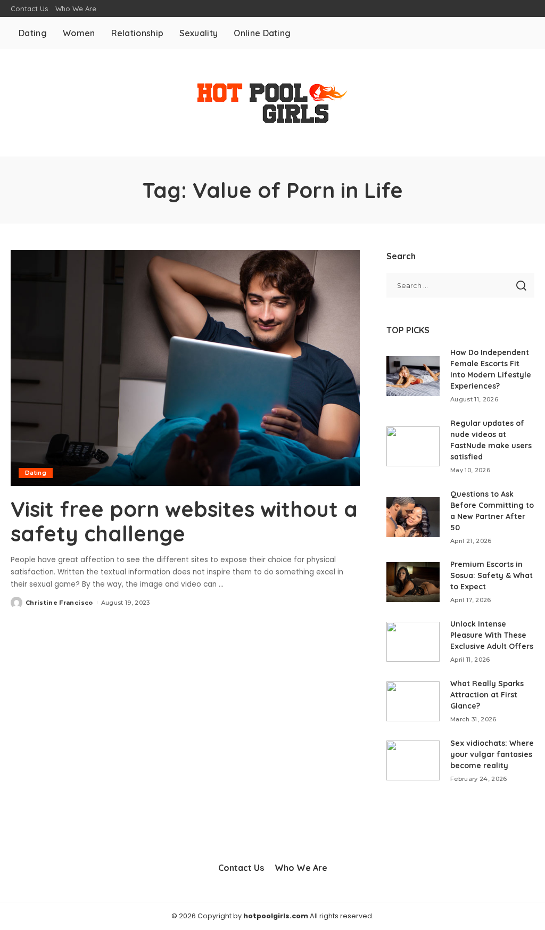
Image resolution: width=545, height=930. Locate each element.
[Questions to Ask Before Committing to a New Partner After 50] (413, 517)
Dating (35, 472)
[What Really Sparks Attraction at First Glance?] (413, 701)
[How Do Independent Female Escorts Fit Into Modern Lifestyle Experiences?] (413, 376)
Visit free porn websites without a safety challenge (184, 521)
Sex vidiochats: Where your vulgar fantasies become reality (492, 754)
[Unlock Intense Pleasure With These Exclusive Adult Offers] (413, 642)
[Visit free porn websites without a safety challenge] (185, 368)
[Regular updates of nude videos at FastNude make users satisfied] (413, 446)
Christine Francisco (59, 602)
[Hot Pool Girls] (272, 103)
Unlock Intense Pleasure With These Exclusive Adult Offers (491, 635)
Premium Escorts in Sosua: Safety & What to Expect (491, 575)
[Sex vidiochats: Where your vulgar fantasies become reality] (413, 760)
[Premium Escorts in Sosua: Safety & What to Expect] (413, 582)
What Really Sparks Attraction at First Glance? (487, 695)
